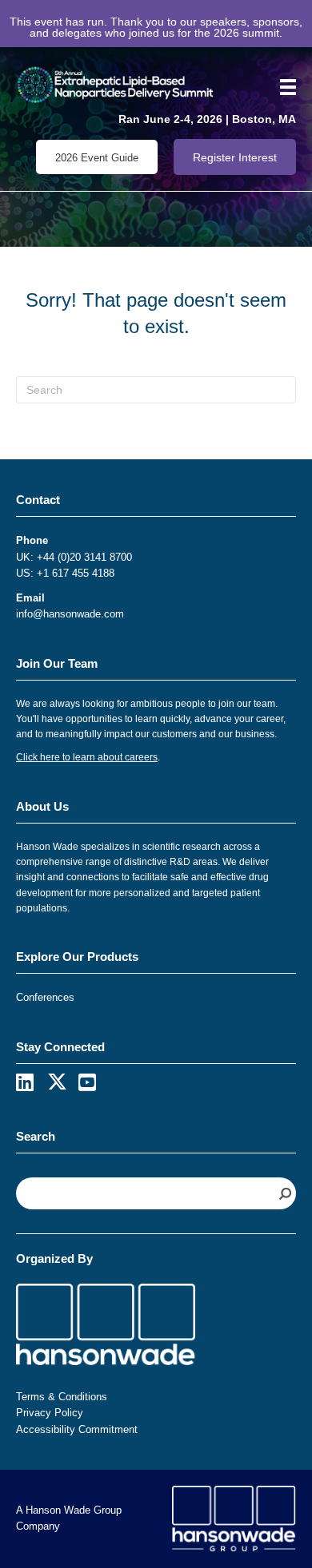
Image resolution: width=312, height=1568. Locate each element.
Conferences (45, 997)
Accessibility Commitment (77, 1429)
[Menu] (282, 87)
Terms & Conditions (61, 1397)
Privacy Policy (49, 1413)
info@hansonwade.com (70, 614)
